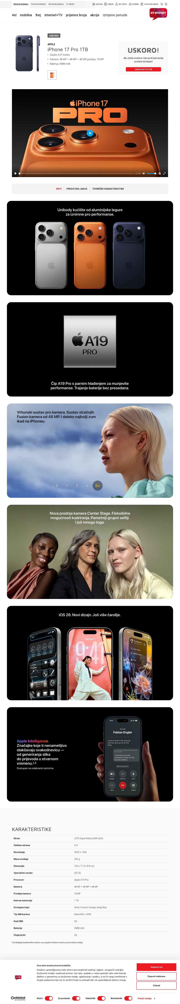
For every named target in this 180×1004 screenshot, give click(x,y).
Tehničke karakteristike (108, 188)
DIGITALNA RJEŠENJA (56, 4)
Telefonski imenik (151, 4)
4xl (14, 15)
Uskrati (156, 985)
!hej (38, 15)
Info (59, 188)
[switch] (76, 998)
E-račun (111, 4)
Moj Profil (123, 4)
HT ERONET (70, 4)
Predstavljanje (77, 188)
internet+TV (53, 15)
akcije (94, 15)
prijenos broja (76, 15)
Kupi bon (99, 4)
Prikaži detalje (145, 998)
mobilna (26, 15)
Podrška (135, 4)
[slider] (76, 173)
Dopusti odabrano (156, 976)
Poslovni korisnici (38, 4)
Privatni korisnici (20, 4)
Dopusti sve (156, 967)
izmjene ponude (115, 15)
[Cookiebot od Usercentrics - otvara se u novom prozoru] (18, 998)
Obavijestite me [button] (143, 69)
